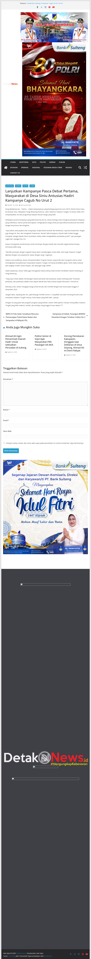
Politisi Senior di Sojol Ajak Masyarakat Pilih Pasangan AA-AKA (44, 340)
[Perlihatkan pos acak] (85, 167)
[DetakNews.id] (5, 167)
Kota (34, 162)
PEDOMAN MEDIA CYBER (53, 167)
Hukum (62, 162)
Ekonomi (14, 167)
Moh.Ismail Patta (26, 205)
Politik (43, 162)
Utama (13, 162)
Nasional (36, 167)
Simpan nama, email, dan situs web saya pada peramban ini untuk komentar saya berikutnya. (45, 443)
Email (6, 420)
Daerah (52, 162)
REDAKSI (69, 167)
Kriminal (25, 167)
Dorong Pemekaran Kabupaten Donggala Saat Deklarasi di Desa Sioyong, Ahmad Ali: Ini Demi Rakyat (74, 343)
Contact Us (15, 173)
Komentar (8, 379)
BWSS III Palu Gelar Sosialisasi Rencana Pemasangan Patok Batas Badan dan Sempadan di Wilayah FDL (22, 317)
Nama (6, 409)
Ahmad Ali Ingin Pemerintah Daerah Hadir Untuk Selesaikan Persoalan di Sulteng (15, 342)
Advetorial (24, 162)
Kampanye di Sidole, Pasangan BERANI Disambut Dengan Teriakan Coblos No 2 (68, 315)
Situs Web (7, 431)
